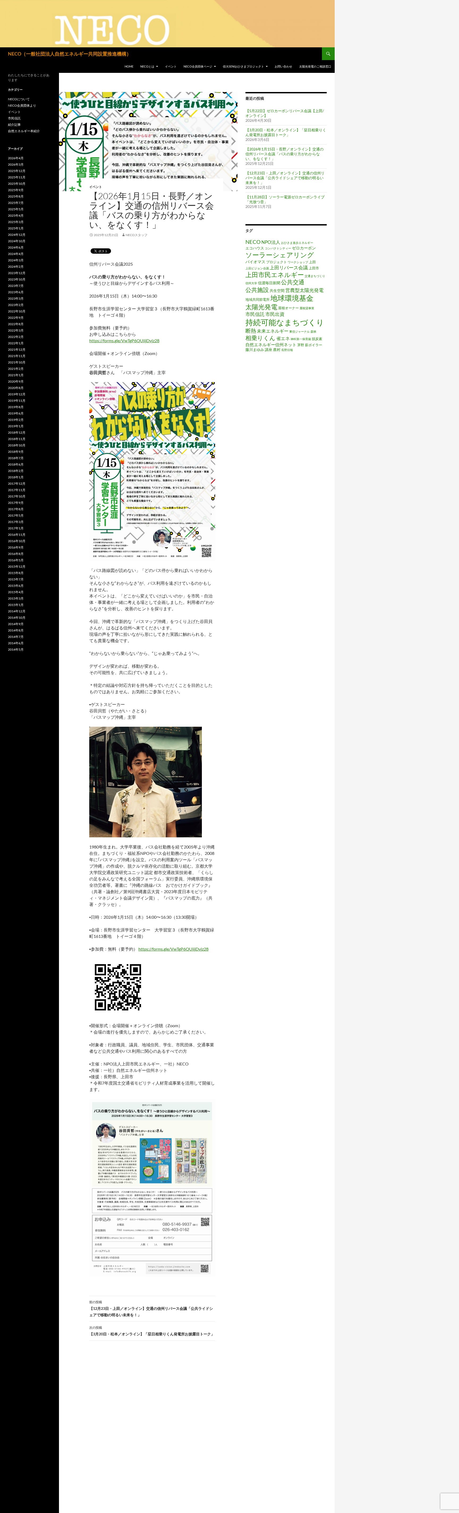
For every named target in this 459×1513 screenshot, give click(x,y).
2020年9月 (16, 381)
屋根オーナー (288, 308)
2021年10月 (17, 362)
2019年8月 (16, 407)
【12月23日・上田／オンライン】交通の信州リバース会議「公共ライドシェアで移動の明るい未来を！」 (151, 1308)
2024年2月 (16, 267)
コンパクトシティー (278, 248)
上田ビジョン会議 (257, 268)
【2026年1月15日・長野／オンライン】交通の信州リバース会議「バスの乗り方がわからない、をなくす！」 (284, 154)
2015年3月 (16, 598)
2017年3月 (16, 522)
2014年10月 (17, 618)
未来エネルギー (272, 331)
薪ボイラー (313, 345)
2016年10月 (17, 541)
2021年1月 (16, 375)
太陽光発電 (261, 307)
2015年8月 (16, 573)
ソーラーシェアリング (279, 255)
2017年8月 (16, 509)
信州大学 (251, 283)
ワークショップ (298, 262)
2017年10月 (17, 496)
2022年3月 (16, 330)
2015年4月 (16, 592)
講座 (268, 349)
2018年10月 (17, 445)
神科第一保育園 (301, 339)
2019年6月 (16, 413)
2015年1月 (16, 605)
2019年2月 (16, 420)
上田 (312, 262)
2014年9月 (16, 624)
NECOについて (19, 99)
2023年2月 (16, 305)
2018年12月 (17, 432)
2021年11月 (17, 356)
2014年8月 (16, 630)
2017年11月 (17, 490)
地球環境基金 (291, 298)
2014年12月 (17, 611)
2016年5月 (16, 560)
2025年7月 (16, 203)
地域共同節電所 (257, 300)
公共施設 (257, 289)
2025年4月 (16, 216)
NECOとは (147, 66)
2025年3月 (16, 222)
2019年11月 (17, 401)
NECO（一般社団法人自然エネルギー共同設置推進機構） (69, 54)
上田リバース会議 (289, 267)
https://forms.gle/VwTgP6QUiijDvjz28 (124, 340)
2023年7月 (16, 286)
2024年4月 (16, 254)
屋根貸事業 (307, 308)
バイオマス (255, 261)
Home (129, 66)
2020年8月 (16, 388)
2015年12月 (17, 567)
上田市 (314, 268)
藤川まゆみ (254, 349)
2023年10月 (17, 279)
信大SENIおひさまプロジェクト (243, 66)
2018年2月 (16, 471)
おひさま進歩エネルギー (297, 242)
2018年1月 (16, 477)
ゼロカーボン (304, 247)
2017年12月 (17, 484)
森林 (313, 331)
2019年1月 (16, 426)
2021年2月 (16, 369)
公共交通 (292, 282)
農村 (276, 349)
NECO (253, 242)
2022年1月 (16, 343)
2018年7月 (16, 458)
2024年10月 (17, 241)
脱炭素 (317, 339)
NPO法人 (270, 242)
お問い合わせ (283, 66)
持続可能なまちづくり (284, 322)
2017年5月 (16, 515)
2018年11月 (17, 439)
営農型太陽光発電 (304, 290)
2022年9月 (16, 318)
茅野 (300, 345)
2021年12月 (17, 350)
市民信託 (255, 314)
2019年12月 (17, 394)
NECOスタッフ (136, 235)
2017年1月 (16, 528)
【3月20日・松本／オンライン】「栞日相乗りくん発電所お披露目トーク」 (152, 1331)
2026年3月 (16, 164)
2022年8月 (16, 324)
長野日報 (287, 350)
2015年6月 (16, 586)
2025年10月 (17, 184)
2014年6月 (16, 643)
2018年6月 (16, 464)
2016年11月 (17, 535)
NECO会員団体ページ (198, 66)
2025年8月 (16, 196)
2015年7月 (16, 579)
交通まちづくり (315, 276)
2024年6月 (16, 247)
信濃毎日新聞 (269, 283)
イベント (171, 66)
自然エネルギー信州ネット (270, 344)
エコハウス (254, 248)
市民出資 (274, 314)
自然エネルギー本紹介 (24, 131)
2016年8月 (16, 554)
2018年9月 (16, 452)
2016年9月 (16, 547)
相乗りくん (260, 337)
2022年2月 (16, 337)
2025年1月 (16, 228)
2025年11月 (17, 177)
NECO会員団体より (22, 105)
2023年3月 (16, 298)
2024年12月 (17, 235)
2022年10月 (17, 311)
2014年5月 (16, 649)
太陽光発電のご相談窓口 (315, 66)
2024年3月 (16, 260)
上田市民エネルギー (274, 274)
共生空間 (277, 290)
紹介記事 (14, 125)
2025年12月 (17, 171)
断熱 (250, 330)
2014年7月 (16, 637)
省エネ (283, 338)
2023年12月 (17, 273)
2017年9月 (16, 503)
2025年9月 (16, 190)
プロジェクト (276, 262)
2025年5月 (16, 209)
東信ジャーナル (299, 331)
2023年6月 (16, 292)
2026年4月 (16, 158)
